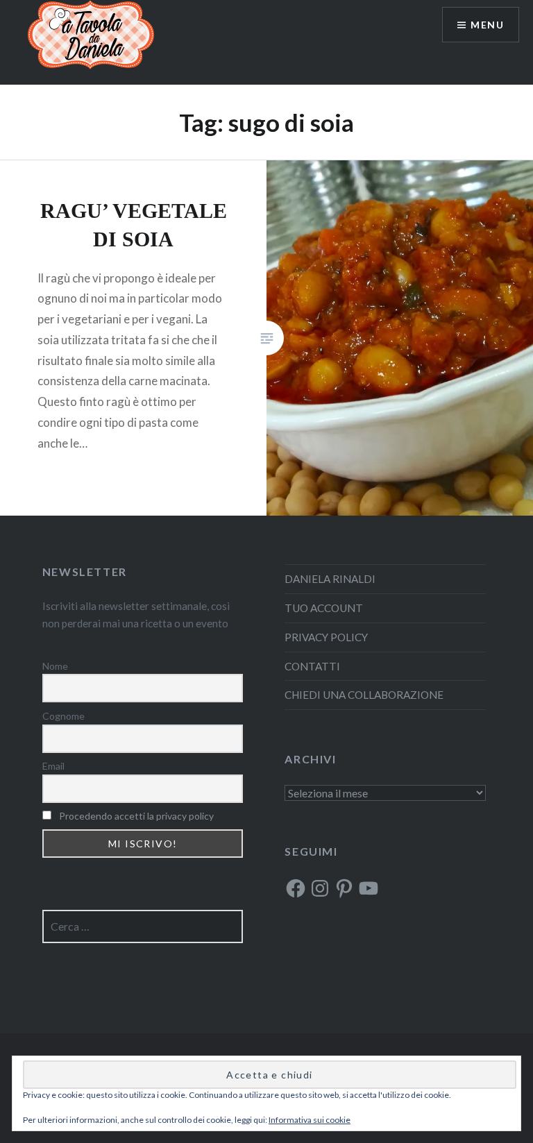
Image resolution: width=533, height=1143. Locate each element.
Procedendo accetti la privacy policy (136, 816)
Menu (487, 25)
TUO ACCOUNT (324, 608)
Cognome (63, 716)
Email (53, 766)
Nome (55, 666)
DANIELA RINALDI (330, 579)
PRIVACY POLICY (326, 637)
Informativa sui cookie (309, 1120)
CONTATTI (312, 666)
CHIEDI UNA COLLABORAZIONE (364, 694)
